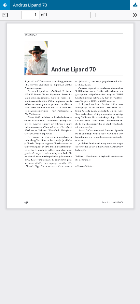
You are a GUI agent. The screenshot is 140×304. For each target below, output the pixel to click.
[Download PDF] (135, 5)
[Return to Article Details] (5, 5)
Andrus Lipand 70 (30, 5)
